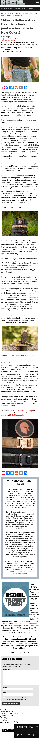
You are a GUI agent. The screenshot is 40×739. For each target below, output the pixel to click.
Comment (7, 669)
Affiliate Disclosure (6, 712)
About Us (3, 710)
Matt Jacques (6, 37)
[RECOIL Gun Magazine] (13, 4)
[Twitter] (16, 707)
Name (6, 687)
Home (3, 13)
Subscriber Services (7, 715)
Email (5, 692)
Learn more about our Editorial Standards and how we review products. (20, 572)
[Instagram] (5, 707)
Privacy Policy (5, 719)
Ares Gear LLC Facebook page (21, 411)
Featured (9, 13)
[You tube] (9, 707)
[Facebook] (2, 707)
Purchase (3, 720)
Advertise (3, 717)
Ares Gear (5, 95)
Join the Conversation (8, 40)
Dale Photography (17, 415)
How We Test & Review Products (11, 713)
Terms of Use (4, 722)
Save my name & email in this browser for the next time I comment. (19, 698)
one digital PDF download (24, 626)
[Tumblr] (13, 707)
